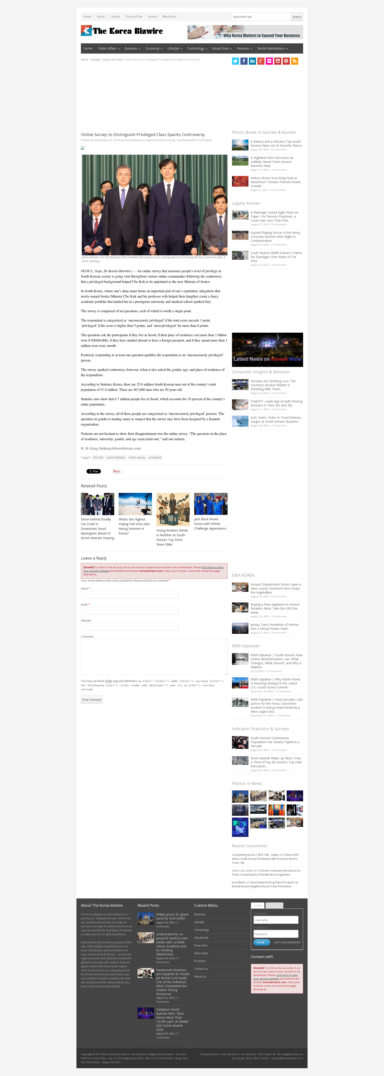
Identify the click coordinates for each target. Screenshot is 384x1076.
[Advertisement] (154, 97)
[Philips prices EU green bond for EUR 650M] (240, 796)
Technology (195, 48)
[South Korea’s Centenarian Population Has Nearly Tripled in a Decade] (240, 742)
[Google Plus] (260, 61)
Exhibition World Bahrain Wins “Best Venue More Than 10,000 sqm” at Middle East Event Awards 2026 (172, 1019)
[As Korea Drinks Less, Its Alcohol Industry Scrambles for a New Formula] (258, 823)
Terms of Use (134, 16)
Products (200, 961)
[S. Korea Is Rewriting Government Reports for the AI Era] (240, 827)
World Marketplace (271, 48)
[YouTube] (277, 61)
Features (243, 48)
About (101, 16)
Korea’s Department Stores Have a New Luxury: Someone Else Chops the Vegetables (276, 588)
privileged (155, 457)
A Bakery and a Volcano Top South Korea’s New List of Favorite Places (276, 143)
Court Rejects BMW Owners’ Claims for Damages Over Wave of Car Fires (276, 257)
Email (85, 604)
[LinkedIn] (252, 61)
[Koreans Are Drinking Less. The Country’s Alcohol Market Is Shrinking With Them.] (240, 384)
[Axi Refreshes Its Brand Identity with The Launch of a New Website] (258, 809)
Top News (183, 140)
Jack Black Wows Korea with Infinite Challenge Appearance (210, 523)
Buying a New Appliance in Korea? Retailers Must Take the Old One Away (275, 608)
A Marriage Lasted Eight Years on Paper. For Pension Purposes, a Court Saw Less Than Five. (274, 216)
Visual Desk (220, 48)
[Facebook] (244, 61)
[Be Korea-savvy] (122, 30)
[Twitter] (235, 61)
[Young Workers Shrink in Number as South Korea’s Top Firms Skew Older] (173, 509)
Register (274, 905)
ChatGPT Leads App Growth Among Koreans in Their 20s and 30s (276, 403)
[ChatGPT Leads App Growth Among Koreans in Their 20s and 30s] (240, 404)
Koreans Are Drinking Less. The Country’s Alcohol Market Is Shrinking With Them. (273, 385)
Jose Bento (239, 882)
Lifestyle (173, 48)
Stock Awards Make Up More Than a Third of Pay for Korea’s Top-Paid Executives (276, 762)
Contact (115, 16)
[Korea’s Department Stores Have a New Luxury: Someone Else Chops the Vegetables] (240, 587)
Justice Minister (116, 457)
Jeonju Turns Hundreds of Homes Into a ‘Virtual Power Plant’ (275, 626)
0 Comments (279, 149)
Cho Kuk (98, 457)
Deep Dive (200, 945)
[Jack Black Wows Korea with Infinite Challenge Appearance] (211, 504)
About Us (200, 976)
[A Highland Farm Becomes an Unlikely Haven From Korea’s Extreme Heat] (240, 161)
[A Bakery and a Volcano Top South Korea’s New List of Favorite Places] (240, 145)
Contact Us (201, 969)
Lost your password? (287, 942)
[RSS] (294, 61)
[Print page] (154, 148)
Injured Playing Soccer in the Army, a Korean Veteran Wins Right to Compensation (276, 236)
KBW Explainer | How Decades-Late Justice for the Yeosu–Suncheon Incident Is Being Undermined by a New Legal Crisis (277, 705)
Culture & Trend (112, 59)
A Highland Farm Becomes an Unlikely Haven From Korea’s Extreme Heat (272, 162)
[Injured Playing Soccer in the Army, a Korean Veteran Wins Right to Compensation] (240, 235)
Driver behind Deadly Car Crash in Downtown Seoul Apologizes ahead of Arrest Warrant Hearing (97, 528)
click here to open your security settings (275, 976)
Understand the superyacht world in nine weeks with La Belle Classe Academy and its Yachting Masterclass (172, 944)
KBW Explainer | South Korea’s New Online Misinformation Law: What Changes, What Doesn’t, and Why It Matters (277, 661)
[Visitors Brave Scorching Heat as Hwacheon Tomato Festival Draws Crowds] (240, 181)
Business (131, 48)
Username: (260, 913)
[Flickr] (269, 61)
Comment (87, 636)
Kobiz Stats (201, 953)
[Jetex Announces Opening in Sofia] (276, 809)
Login (258, 905)
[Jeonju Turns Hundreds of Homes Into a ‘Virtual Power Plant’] (240, 628)
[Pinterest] (286, 61)
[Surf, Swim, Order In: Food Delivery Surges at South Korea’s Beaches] (240, 421)
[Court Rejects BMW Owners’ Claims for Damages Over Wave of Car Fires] (240, 255)
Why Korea (169, 16)
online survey (137, 457)
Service (152, 16)
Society (170, 140)
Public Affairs (107, 48)
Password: (260, 927)
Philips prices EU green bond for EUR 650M (172, 916)
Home (87, 16)
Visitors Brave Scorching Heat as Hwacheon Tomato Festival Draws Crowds (276, 182)
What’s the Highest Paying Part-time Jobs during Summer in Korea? (134, 526)
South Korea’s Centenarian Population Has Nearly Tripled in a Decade (275, 742)
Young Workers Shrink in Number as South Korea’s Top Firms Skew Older (172, 537)
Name (86, 588)
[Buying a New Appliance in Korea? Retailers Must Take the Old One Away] (240, 607)
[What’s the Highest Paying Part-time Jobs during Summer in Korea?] (135, 504)
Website (86, 620)
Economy (152, 48)
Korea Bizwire (133, 140)
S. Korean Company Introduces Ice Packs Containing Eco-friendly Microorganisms (266, 872)
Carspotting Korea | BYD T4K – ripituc (255, 855)
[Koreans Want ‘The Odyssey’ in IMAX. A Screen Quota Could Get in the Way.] (295, 809)
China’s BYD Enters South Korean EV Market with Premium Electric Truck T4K (265, 859)
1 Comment (283, 715)
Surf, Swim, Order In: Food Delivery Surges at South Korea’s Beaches (276, 419)
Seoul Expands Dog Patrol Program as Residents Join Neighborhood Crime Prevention (265, 884)
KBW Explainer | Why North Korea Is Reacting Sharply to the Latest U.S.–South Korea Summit (275, 683)
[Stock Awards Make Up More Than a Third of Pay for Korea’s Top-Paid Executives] (240, 760)
